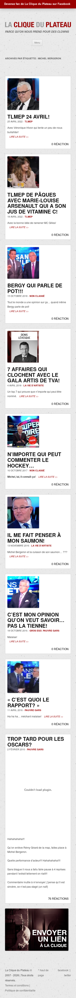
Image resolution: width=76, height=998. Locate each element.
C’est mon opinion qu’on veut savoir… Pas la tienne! (35, 620)
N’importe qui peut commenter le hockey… (34, 459)
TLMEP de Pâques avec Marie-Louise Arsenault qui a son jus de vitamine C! (36, 203)
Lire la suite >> (19, 136)
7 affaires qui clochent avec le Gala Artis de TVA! (33, 374)
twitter (67, 975)
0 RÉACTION (60, 144)
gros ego (36, 630)
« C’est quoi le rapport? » (28, 702)
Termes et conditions (17, 985)
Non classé (37, 296)
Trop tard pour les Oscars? (35, 741)
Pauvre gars (51, 630)
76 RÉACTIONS (58, 899)
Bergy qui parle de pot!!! (34, 288)
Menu (37, 42)
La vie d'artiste (33, 385)
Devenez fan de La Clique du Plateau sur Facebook (37, 4)
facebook (63, 970)
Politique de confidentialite (20, 990)
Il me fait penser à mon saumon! (34, 537)
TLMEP (29, 121)
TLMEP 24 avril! (28, 116)
